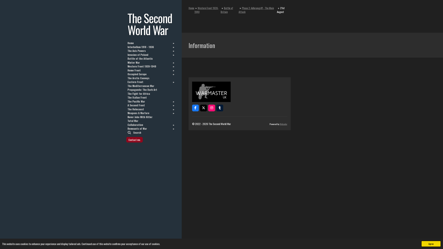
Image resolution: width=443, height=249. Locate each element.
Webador (283, 124)
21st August (281, 10)
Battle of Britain (227, 10)
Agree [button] (431, 244)
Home (191, 8)
